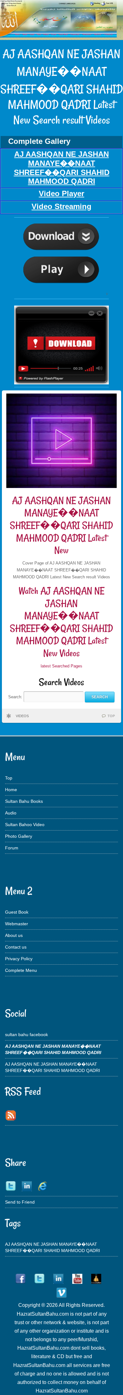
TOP (111, 716)
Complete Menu (21, 970)
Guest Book (16, 912)
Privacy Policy (18, 958)
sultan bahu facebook (26, 1034)
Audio (10, 812)
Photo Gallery (18, 836)
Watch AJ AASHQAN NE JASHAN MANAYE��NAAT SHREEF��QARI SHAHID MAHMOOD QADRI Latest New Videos (61, 622)
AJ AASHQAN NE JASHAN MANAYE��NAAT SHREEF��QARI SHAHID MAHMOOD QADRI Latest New (61, 525)
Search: (16, 697)
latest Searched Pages (61, 666)
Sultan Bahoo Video (24, 824)
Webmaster (16, 923)
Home (11, 789)
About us (14, 935)
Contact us (15, 947)
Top (8, 777)
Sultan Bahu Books (24, 801)
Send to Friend (20, 1202)
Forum (11, 847)
